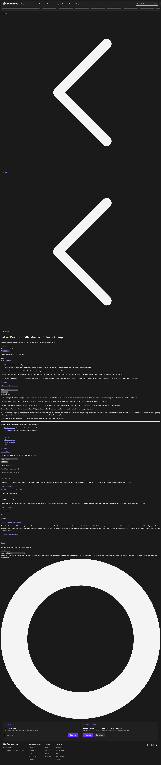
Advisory (57, 4)
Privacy (58, 753)
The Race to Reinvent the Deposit (11, 522)
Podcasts (31, 747)
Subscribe (73, 735)
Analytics (23, 4)
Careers (47, 750)
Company (78, 4)
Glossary (58, 759)
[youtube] (149, 745)
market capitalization (27, 405)
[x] (156, 745)
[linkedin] (152, 745)
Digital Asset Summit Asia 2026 (10, 469)
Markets (6, 331)
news (6, 172)
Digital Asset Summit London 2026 (11, 490)
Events (71, 4)
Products (49, 4)
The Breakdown (5, 452)
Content (64, 4)
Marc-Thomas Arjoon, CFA (11, 534)
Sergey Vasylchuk (9, 442)
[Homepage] (10, 3)
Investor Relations (39, 4)
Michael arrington (9, 440)
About (47, 747)
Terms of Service (60, 756)
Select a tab (4, 553)
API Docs (58, 747)
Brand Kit (48, 756)
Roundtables (33, 756)
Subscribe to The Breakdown (9, 386)
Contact (47, 753)
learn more (10, 486)
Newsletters (32, 750)
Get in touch (99, 735)
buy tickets (4, 486)
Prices (30, 4)
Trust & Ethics (60, 750)
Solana (6, 444)
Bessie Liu (6, 346)
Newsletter (4, 382)
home (6, 13)
